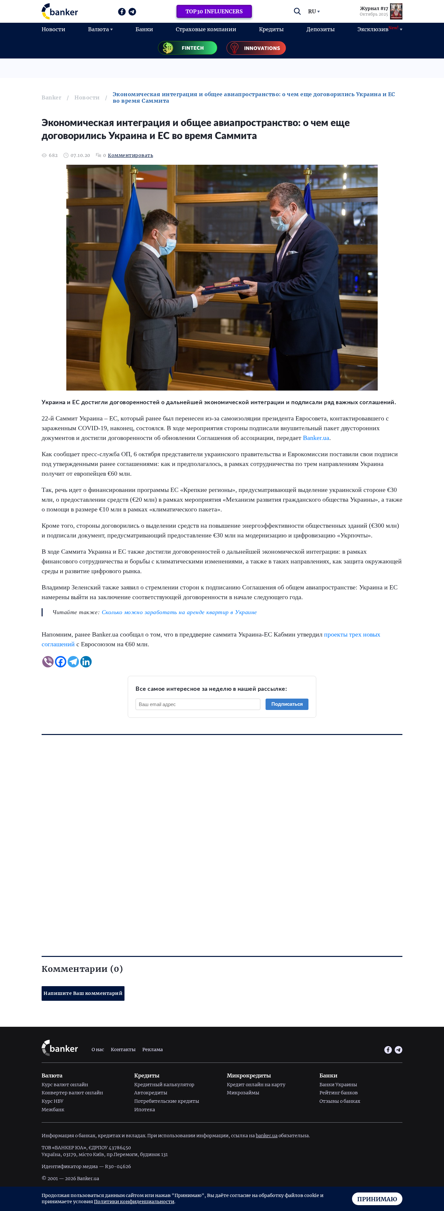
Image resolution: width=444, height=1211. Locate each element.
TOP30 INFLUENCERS (214, 11)
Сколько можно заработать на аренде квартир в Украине (179, 612)
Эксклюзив (378, 28)
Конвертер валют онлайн (72, 1093)
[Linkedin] (86, 661)
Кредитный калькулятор (164, 1085)
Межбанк (53, 1110)
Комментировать (130, 155)
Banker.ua (316, 437)
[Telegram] (73, 661)
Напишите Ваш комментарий (83, 993)
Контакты (123, 1049)
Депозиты (321, 29)
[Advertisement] (222, 833)
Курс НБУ (52, 1101)
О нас (98, 1049)
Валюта (98, 29)
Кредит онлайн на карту (256, 1085)
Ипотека (144, 1110)
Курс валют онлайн (65, 1085)
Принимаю (377, 1199)
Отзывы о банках (340, 1101)
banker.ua (267, 1136)
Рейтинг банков (339, 1093)
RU (312, 11)
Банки (144, 29)
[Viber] (48, 661)
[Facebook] (60, 661)
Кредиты (271, 29)
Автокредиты (150, 1093)
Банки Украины (338, 1085)
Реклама (152, 1049)
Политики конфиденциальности (134, 1202)
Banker (51, 97)
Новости (53, 29)
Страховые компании (206, 29)
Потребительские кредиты (166, 1101)
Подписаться (287, 704)
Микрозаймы (243, 1093)
